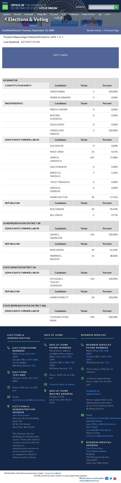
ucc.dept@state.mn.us (98, 430)
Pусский (54, 14)
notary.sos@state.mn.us (99, 436)
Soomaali (28, 14)
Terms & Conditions (53, 473)
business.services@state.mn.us (103, 418)
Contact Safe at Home (61, 384)
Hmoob (17, 14)
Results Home (94, 30)
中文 (64, 14)
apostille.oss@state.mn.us (101, 424)
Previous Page (111, 30)
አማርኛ (108, 14)
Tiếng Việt (41, 14)
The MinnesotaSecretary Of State (34, 7)
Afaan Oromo (88, 14)
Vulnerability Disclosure (89, 481)
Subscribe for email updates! (93, 478)
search (80, 6)
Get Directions (21, 415)
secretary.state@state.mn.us (29, 400)
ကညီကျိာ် (58, 17)
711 (33, 365)
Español (6, 14)
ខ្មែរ (100, 14)
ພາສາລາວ (73, 14)
